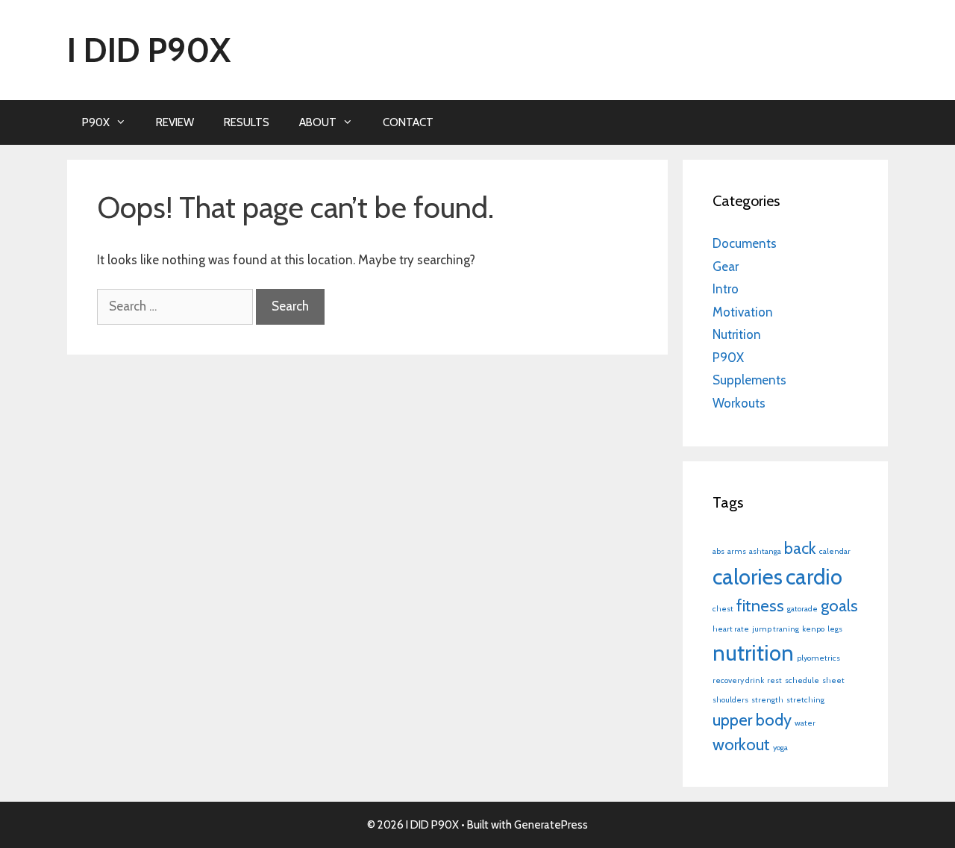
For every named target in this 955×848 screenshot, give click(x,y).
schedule (802, 680)
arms (736, 551)
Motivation (743, 312)
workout (741, 744)
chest (723, 609)
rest (774, 680)
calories (748, 577)
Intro (726, 288)
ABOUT (317, 122)
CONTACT (408, 122)
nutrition (753, 653)
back (800, 548)
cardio (814, 577)
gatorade (802, 609)
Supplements (749, 379)
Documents (745, 243)
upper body (752, 719)
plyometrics (818, 658)
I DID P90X (149, 50)
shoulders (730, 700)
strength (767, 700)
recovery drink (738, 680)
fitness (760, 605)
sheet (833, 680)
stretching (805, 700)
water (805, 723)
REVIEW (175, 122)
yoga (780, 747)
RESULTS (246, 122)
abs (718, 551)
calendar (835, 551)
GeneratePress (551, 825)
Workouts (739, 403)
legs (834, 629)
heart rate (731, 629)
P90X (96, 122)
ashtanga (765, 551)
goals (839, 605)
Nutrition (737, 334)
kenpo (813, 629)
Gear (726, 266)
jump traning (775, 629)
